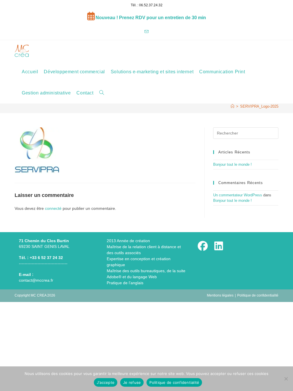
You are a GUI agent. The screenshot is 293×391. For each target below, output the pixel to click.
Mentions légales (220, 295)
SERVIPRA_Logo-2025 (259, 106)
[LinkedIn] (219, 246)
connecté (53, 208)
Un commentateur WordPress (237, 195)
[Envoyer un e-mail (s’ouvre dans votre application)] (146, 31)
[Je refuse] (286, 379)
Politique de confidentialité (257, 295)
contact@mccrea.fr (36, 280)
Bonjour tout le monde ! (232, 164)
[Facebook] (203, 246)
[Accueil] (232, 106)
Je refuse (132, 382)
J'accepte (105, 382)
